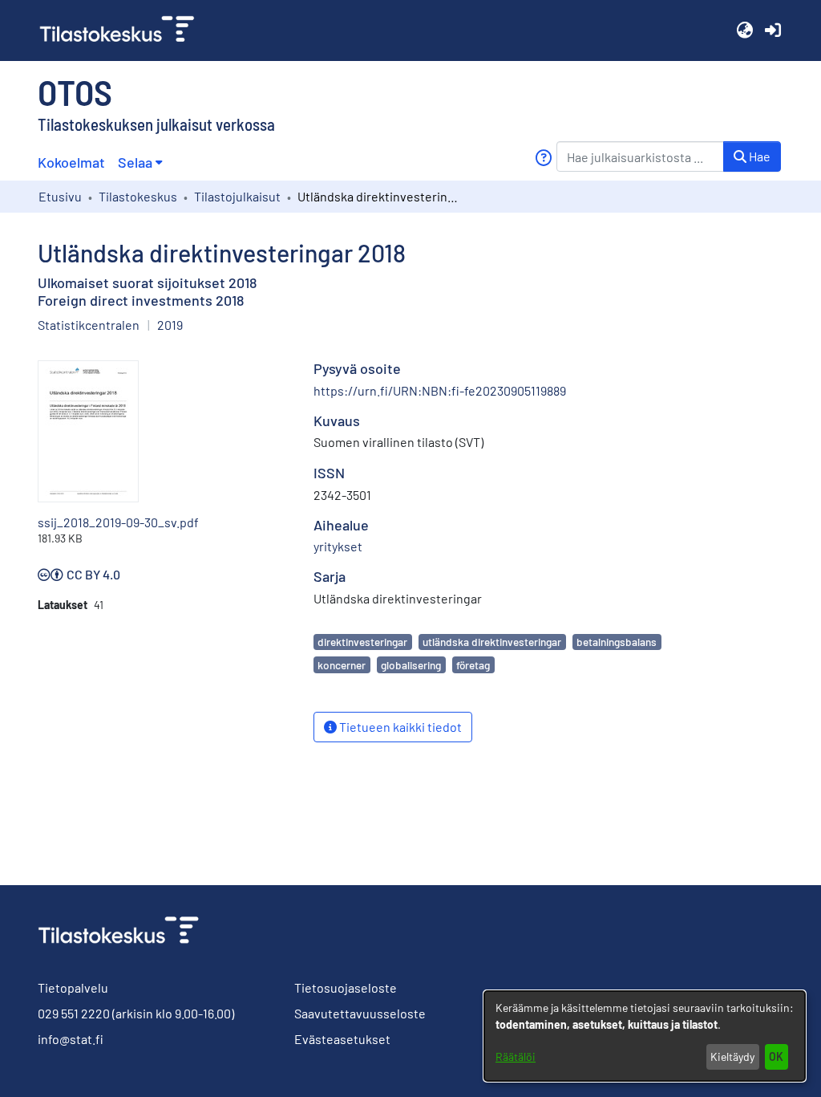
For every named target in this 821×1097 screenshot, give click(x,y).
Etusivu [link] (60, 196)
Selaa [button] (135, 162)
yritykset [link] (337, 546)
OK (776, 1056)
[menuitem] (140, 162)
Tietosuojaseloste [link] (345, 987)
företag (473, 665)
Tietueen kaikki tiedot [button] (399, 726)
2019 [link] (170, 324)
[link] (123, 30)
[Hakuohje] (543, 158)
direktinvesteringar (362, 641)
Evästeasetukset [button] (342, 1038)
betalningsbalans (616, 641)
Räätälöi (515, 1056)
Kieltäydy (732, 1056)
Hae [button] (758, 156)
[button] (744, 30)
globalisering (411, 665)
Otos (75, 91)
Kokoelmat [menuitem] (71, 162)
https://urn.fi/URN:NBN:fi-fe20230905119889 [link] (439, 390)
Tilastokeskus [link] (138, 196)
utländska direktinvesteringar (492, 641)
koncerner (341, 665)
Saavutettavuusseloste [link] (360, 1013)
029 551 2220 (74, 1013)
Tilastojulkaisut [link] (237, 196)
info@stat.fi (70, 1038)
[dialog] (644, 1036)
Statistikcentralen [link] (89, 324)
